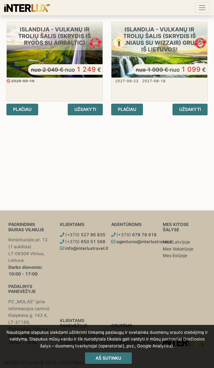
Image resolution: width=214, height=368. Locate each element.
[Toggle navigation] (202, 7)
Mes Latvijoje (176, 242)
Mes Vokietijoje (178, 249)
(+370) (84, 234)
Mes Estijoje (175, 255)
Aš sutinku (108, 358)
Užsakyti (85, 109)
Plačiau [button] (22, 109)
